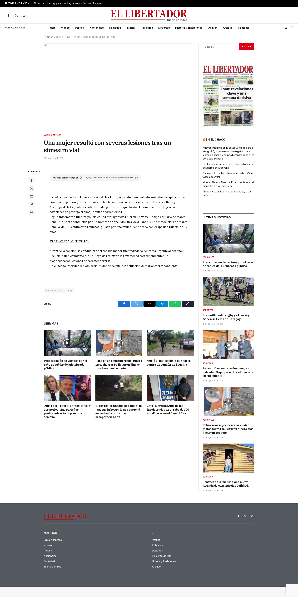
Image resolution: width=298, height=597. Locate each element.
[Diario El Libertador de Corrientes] (149, 15)
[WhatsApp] (31, 212)
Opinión (212, 27)
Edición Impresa (52, 135)
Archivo (227, 27)
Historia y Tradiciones (188, 27)
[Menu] (291, 28)
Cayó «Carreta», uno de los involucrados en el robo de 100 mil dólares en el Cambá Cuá (168, 409)
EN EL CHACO (215, 139)
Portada (48, 37)
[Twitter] (31, 188)
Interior (130, 27)
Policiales (147, 27)
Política (79, 27)
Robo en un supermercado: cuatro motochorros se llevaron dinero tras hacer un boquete (118, 364)
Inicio (52, 27)
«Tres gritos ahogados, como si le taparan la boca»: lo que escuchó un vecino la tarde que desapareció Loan (118, 411)
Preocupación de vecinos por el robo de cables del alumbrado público (65, 364)
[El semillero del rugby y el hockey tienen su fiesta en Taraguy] (228, 291)
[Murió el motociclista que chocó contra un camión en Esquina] (170, 343)
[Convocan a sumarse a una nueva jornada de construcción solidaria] (228, 458)
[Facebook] (31, 180)
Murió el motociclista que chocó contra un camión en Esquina (169, 362)
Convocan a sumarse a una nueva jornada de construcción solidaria (226, 483)
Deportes (164, 27)
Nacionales (97, 27)
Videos (65, 27)
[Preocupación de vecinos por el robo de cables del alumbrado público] (67, 343)
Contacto (243, 27)
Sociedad (115, 27)
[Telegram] (31, 204)
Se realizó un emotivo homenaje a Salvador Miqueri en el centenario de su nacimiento (228, 372)
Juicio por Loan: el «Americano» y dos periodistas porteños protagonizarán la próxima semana (67, 411)
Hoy (70, 290)
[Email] (31, 196)
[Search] (286, 28)
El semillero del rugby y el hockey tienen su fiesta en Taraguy (68, 3)
